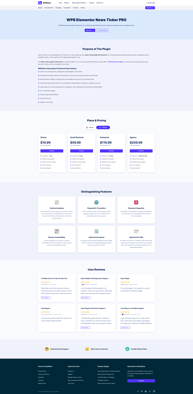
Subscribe (141, 380)
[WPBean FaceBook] (138, 391)
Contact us (71, 371)
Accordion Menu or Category (106, 377)
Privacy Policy (42, 371)
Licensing (40, 380)
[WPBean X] (142, 391)
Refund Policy (42, 383)
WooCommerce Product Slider (106, 383)
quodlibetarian (127, 314)
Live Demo (75, 7)
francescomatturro (48, 314)
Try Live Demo (102, 30)
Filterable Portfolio (103, 380)
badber (85, 314)
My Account (151, 3)
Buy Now (149, 7)
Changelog (58, 7)
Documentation (49, 7)
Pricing (83, 7)
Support (40, 7)
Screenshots (67, 7)
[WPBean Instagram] (154, 391)
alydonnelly (86, 284)
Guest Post (71, 383)
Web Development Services (76, 380)
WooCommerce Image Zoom (106, 374)
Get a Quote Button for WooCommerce (109, 371)
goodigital (126, 284)
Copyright (41, 377)
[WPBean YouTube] (150, 391)
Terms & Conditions (43, 374)
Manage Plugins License (74, 377)
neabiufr (46, 284)
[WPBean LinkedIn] (146, 391)
